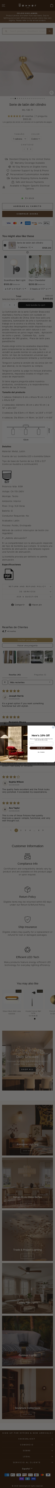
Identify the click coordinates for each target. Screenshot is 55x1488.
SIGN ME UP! (41, 748)
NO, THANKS (41, 752)
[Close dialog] (53, 727)
